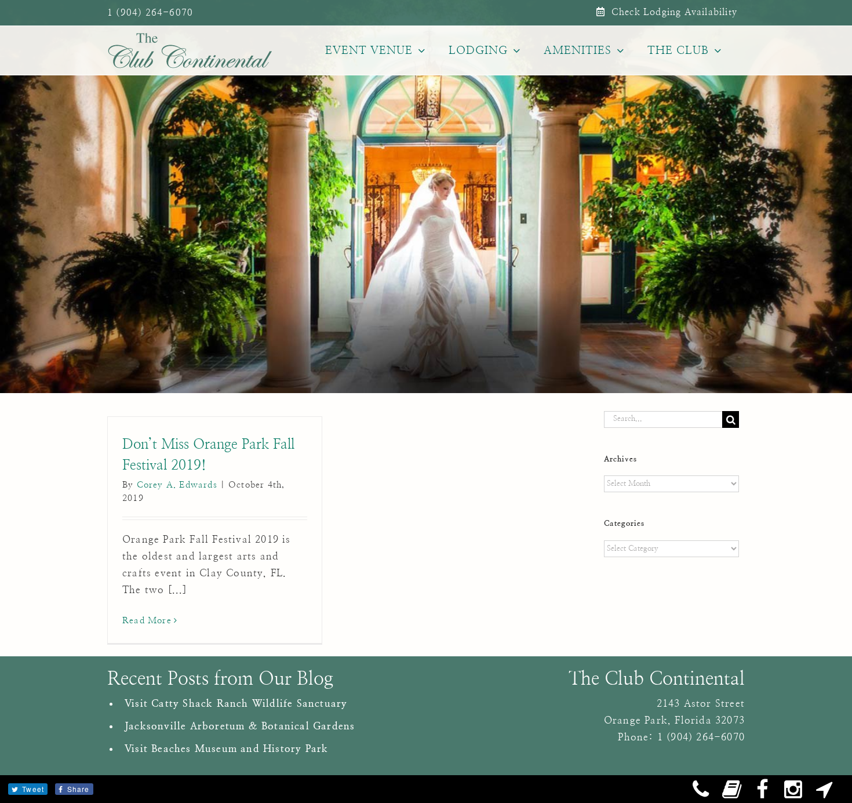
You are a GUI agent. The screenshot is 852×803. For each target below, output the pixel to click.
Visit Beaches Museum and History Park (226, 749)
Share (78, 789)
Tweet (33, 789)
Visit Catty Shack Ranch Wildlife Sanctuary (236, 703)
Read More (147, 620)
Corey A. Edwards (177, 485)
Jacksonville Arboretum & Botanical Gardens (240, 726)
